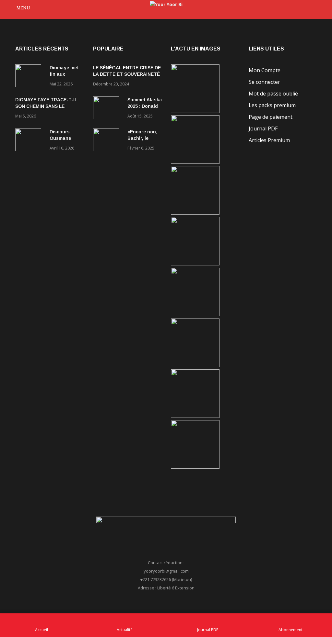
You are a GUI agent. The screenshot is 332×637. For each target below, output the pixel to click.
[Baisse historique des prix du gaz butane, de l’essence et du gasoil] (195, 416)
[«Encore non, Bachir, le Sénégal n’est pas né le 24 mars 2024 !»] (107, 141)
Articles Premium (269, 140)
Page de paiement (270, 116)
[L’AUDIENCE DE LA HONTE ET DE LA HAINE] (195, 213)
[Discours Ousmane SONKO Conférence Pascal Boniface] (29, 141)
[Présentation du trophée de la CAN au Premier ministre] (195, 314)
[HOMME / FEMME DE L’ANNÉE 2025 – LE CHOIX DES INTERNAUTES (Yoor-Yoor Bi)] (195, 365)
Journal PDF (263, 128)
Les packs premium (272, 105)
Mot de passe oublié (273, 93)
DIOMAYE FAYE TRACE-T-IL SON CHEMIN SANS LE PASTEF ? (46, 106)
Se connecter (264, 81)
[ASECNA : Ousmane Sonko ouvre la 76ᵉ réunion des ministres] (195, 467)
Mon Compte (264, 70)
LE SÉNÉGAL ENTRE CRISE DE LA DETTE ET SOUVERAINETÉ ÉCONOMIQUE (127, 74)
